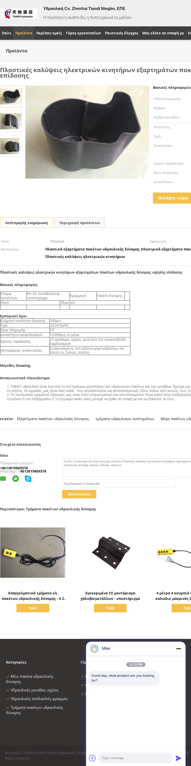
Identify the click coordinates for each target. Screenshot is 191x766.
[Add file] (92, 758)
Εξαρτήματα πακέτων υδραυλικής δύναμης (53, 418)
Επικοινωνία (79, 494)
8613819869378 (33, 471)
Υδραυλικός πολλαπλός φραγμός (39, 698)
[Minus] (179, 649)
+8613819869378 (14, 468)
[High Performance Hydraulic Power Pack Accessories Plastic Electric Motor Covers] (11, 96)
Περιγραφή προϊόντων (79, 222)
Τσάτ (33, 608)
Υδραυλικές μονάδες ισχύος (34, 689)
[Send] (179, 758)
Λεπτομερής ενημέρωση (26, 222)
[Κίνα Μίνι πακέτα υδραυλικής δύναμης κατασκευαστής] (18, 13)
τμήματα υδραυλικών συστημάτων (125, 418)
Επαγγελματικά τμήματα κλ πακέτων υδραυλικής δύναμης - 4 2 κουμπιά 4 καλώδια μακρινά (33, 598)
